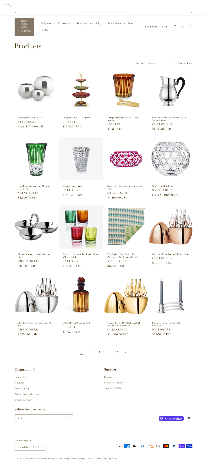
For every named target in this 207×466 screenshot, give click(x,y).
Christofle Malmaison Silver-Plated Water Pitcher (169, 119)
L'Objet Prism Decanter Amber (78, 322)
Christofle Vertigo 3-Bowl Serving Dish (34, 255)
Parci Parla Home (29, 458)
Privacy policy (78, 458)
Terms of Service (23, 400)
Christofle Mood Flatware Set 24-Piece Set (36, 324)
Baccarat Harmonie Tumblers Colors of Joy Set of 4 (80, 255)
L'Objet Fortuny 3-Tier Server (77, 117)
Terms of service (94, 458)
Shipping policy (110, 458)
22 (116, 352)
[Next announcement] (191, 12)
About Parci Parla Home (27, 394)
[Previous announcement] (15, 12)
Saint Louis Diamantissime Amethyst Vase (124, 187)
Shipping (19, 382)
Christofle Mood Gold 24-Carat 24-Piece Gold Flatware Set (124, 324)
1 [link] (81, 352)
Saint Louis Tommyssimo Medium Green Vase (34, 187)
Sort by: (140, 63)
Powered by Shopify (46, 458)
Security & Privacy (114, 382)
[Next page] (125, 352)
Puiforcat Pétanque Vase (30, 117)
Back (7, 5)
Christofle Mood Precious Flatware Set (170, 254)
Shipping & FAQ (112, 388)
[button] (47, 23)
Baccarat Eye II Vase (72, 186)
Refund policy (63, 458)
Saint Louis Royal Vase (163, 186)
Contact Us (20, 377)
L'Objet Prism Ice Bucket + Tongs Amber (123, 119)
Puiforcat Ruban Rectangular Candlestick (166, 324)
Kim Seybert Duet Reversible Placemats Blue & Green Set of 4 (122, 255)
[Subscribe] (69, 418)
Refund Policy (22, 388)
